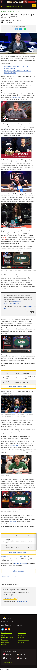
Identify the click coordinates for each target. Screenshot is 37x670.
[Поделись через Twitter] (16, 29)
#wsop (19, 301)
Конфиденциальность (23, 640)
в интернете (5, 128)
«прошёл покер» (17, 162)
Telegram (2, 629)
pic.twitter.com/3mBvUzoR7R (11, 303)
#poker (15, 301)
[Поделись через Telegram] (20, 29)
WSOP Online (5, 557)
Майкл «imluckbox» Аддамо (9, 577)
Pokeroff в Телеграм (20, 563)
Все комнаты (6, 662)
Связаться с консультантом (14, 6)
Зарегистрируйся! (21, 601)
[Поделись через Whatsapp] (24, 29)
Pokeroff (2, 6)
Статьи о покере (22, 635)
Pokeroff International (6, 633)
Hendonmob (13, 521)
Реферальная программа (7, 637)
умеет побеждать (17, 97)
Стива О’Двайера (15, 445)
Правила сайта (21, 637)
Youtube (6, 629)
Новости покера (5, 642)
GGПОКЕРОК (23, 557)
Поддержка (4, 644)
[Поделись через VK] (12, 29)
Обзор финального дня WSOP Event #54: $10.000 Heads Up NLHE (16, 67)
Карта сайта (21, 642)
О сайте (3, 635)
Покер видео (4, 640)
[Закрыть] (36, 1)
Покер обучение (22, 633)
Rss (9, 629)
